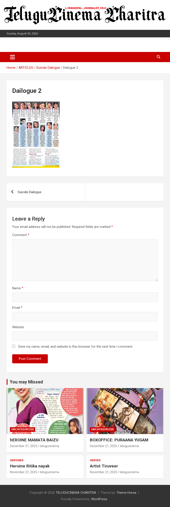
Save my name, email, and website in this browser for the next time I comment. (75, 347)
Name (17, 288)
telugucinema (49, 446)
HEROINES (16, 460)
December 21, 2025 (23, 446)
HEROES (95, 460)
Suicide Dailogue (29, 192)
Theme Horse (126, 493)
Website (18, 327)
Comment (20, 235)
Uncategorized (22, 429)
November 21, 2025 (23, 472)
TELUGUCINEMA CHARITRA (76, 493)
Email (17, 308)
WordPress (99, 499)
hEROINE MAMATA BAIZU (34, 439)
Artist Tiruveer (104, 466)
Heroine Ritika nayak (30, 466)
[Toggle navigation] (12, 57)
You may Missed (26, 382)
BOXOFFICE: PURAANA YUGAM (119, 439)
